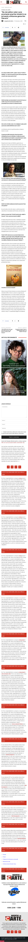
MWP (16, 939)
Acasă (2, 7)
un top (20, 478)
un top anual (22, 639)
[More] (18, 27)
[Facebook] (8, 467)
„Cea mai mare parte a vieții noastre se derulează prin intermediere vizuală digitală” (14, 392)
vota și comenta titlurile (17, 724)
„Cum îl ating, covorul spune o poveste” (14, 365)
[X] (19, 467)
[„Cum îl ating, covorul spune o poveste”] (14, 354)
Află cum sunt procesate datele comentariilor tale (12, 442)
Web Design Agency (9, 939)
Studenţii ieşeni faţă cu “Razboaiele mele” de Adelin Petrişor (21, 330)
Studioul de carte (8, 7)
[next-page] (5, 398)
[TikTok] (16, 467)
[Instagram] (12, 467)
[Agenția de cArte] (2, 21)
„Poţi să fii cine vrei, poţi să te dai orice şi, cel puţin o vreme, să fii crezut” (6, 331)
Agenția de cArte (9, 21)
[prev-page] (2, 398)
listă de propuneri (10, 754)
